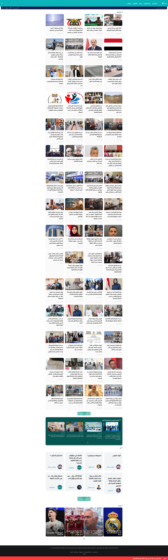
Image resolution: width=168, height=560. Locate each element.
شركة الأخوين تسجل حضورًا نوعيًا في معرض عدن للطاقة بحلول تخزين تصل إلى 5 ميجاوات (74, 187)
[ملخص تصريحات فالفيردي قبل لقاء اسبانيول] (55, 522)
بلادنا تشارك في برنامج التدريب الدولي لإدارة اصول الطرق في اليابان (74, 54)
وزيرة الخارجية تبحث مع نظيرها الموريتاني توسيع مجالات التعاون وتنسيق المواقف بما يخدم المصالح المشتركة (113, 295)
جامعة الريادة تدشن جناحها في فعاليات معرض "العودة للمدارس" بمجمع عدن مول (74, 347)
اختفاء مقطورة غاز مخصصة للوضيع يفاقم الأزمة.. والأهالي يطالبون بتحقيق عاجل (55, 374)
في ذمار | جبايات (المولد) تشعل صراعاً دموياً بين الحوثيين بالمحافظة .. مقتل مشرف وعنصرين (55, 55)
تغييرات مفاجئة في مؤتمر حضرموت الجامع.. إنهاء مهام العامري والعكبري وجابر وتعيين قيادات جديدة (94, 348)
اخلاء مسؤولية (81, 552)
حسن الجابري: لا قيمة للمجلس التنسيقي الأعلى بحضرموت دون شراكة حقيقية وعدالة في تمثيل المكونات (94, 401)
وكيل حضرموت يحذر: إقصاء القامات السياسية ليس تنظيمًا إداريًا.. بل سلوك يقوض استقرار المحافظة (55, 295)
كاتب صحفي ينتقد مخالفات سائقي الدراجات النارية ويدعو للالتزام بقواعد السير (114, 81)
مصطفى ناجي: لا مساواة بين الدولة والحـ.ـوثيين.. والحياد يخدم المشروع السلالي (113, 241)
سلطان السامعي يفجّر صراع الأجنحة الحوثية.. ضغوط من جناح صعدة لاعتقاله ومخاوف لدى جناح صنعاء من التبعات (94, 215)
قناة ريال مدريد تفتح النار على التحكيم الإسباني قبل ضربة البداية (113, 532)
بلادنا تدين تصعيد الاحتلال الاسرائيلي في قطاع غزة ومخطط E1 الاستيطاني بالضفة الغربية (113, 54)
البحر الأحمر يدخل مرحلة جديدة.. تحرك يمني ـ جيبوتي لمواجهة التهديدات (75, 241)
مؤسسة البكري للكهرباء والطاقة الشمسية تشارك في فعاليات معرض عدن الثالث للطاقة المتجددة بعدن (94, 242)
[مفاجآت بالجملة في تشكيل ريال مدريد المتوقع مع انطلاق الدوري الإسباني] (74, 522)
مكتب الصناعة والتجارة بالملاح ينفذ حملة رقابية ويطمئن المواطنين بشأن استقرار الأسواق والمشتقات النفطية (74, 375)
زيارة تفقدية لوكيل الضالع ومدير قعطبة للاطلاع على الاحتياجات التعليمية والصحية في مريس (74, 400)
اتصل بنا (71, 552)
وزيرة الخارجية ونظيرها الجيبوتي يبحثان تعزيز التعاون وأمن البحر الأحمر (75, 320)
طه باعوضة (71, 487)
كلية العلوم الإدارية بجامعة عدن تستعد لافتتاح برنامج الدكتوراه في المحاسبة (113, 134)
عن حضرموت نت (95, 552)
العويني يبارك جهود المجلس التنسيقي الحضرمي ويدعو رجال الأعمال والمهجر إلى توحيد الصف (94, 320)
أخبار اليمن (154, 3)
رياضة (140, 3)
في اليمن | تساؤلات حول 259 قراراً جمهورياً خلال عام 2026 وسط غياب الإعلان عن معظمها (74, 30)
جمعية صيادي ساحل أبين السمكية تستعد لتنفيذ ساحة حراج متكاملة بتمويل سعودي (74, 435)
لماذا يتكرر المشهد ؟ (56, 455)
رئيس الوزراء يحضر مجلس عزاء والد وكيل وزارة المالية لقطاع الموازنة (95, 54)
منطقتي (129, 3)
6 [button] (82, 442)
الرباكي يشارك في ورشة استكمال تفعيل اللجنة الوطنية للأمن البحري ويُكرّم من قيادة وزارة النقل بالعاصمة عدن (113, 401)
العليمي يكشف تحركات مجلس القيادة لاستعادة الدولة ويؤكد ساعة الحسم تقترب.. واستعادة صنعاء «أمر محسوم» (55, 256)
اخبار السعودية (147, 3)
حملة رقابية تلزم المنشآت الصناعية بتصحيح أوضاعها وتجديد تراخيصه (55, 81)
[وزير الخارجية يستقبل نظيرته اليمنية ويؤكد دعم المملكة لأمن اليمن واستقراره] (56, 427)
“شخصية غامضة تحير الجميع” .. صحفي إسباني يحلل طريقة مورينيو (94, 532)
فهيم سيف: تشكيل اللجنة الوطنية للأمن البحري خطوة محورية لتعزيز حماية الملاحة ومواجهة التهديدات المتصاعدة (55, 188)
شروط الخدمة (76, 552)
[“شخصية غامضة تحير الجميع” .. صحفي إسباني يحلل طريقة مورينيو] (93, 522)
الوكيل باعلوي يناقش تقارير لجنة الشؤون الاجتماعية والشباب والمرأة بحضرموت (74, 294)
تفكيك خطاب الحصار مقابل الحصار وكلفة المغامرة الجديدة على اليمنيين (114, 482)
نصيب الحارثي (91, 487)
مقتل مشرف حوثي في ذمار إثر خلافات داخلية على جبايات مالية (94, 29)
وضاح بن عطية (110, 467)
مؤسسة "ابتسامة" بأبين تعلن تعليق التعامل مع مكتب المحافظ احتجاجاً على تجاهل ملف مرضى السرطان (74, 109)
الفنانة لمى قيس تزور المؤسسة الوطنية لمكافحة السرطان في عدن (94, 293)
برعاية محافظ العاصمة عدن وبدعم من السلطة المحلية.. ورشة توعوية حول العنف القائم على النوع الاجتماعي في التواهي (113, 162)
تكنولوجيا (135, 3)
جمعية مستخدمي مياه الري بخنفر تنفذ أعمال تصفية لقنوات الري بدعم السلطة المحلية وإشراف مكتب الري (113, 109)
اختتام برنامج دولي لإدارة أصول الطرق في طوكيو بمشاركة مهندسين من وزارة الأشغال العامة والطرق (94, 188)
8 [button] (80, 442)
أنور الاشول (91, 467)
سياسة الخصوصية (88, 552)
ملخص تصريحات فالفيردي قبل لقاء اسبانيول (55, 533)
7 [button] (81, 442)
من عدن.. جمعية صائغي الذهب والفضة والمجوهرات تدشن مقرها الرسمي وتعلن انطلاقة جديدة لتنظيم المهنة (55, 321)
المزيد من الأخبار (84, 413)
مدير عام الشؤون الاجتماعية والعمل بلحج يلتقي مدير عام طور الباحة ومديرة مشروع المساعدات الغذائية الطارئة (113, 268)
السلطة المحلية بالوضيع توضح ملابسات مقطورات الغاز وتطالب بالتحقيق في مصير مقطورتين (55, 108)
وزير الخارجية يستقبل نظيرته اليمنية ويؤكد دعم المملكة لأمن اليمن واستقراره (56, 435)
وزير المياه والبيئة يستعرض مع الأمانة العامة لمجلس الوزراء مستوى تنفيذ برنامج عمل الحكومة (94, 375)
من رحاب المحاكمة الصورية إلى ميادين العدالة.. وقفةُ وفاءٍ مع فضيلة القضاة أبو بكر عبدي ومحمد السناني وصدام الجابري (55, 348)
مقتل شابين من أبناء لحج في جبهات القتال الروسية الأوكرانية (114, 29)
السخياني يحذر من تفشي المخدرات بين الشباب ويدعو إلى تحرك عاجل (94, 161)
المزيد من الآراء (84, 499)
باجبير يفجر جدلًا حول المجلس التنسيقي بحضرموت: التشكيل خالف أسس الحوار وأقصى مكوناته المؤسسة (114, 375)
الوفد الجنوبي (116, 455)
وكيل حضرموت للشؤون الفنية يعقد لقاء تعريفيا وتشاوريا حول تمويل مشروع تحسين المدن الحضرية (55, 215)
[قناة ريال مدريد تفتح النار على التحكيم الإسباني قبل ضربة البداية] (112, 522)
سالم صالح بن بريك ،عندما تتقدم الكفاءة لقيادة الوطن (95, 478)
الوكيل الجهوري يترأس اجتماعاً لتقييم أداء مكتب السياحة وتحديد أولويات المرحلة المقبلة (74, 267)
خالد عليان (110, 490)
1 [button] (87, 442)
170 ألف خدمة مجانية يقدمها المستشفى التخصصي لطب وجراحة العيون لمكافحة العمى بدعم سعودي (56, 242)
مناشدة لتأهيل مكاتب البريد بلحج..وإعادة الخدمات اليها (95, 80)
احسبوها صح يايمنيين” (94, 455)
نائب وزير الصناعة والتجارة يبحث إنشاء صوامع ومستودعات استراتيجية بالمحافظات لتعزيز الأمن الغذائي (55, 135)
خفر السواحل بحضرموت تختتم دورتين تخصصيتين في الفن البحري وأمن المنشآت (114, 347)
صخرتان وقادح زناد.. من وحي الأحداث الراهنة (55, 476)
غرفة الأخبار (71, 467)
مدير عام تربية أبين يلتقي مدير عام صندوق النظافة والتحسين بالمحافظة (94, 134)
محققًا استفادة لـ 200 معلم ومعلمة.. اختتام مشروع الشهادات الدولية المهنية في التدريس (94, 436)
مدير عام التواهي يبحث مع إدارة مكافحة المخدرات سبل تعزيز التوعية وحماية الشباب (74, 134)
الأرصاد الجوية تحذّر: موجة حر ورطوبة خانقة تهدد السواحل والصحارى (75, 214)
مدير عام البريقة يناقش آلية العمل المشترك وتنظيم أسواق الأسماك (113, 319)
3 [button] (85, 442)
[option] (111, 431)
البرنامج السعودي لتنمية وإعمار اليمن (110, 420)
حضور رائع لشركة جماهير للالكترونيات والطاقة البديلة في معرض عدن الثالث (55, 400)
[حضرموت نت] (164, 3)
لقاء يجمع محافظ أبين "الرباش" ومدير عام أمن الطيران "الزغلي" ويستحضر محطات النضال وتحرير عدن (74, 82)
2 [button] (86, 442)
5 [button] (83, 442)
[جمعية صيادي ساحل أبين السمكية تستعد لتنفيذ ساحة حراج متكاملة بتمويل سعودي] (74, 427)
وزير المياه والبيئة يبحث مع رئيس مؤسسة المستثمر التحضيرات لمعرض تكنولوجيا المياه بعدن (113, 214)
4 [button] (84, 442)
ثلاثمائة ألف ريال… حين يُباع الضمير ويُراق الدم (74, 476)
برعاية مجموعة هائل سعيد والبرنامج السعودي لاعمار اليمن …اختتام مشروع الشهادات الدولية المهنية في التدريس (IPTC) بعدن (112, 437)
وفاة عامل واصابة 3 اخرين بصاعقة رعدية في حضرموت (56, 29)
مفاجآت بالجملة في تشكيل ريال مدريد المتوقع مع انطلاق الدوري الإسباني (74, 532)
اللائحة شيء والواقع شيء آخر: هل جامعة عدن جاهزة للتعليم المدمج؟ (75, 459)
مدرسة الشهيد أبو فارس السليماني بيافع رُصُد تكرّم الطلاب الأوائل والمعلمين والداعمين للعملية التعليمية (94, 109)
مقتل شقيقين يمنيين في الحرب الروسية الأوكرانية (74, 160)
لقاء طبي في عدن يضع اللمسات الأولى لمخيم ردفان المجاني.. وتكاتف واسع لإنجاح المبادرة (55, 161)
